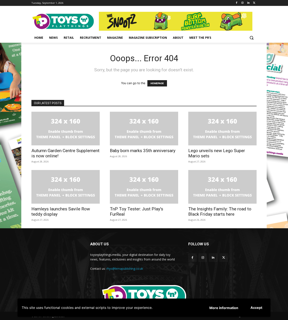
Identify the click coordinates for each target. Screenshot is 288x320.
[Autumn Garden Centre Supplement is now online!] (65, 128)
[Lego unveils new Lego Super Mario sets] (222, 128)
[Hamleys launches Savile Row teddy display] (65, 187)
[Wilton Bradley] (178, 21)
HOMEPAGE (157, 83)
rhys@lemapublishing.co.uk (124, 269)
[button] (251, 38)
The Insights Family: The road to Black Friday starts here (219, 211)
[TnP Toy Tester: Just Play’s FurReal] (144, 187)
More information (223, 308)
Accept (256, 307)
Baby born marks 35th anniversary (142, 150)
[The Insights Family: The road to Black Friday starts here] (222, 187)
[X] (254, 3)
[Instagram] (242, 3)
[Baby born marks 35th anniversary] (144, 128)
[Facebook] (236, 3)
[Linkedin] (248, 3)
